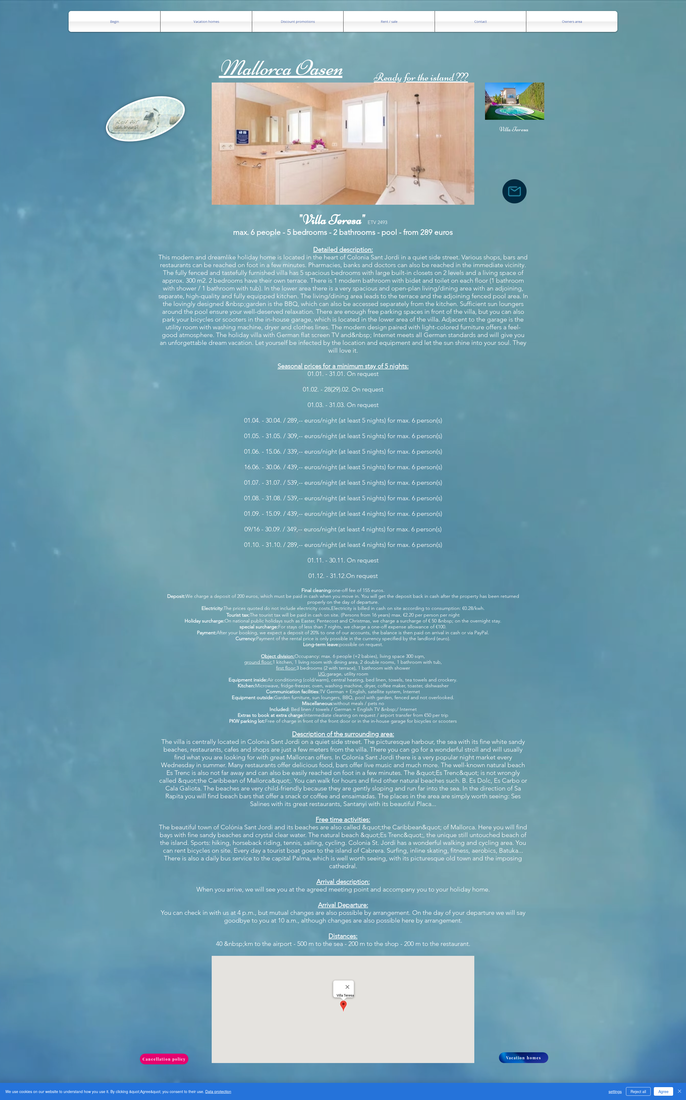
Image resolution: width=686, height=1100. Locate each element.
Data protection (218, 1091)
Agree (663, 1091)
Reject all (638, 1091)
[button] (114, 21)
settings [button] (615, 1091)
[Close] (679, 1091)
